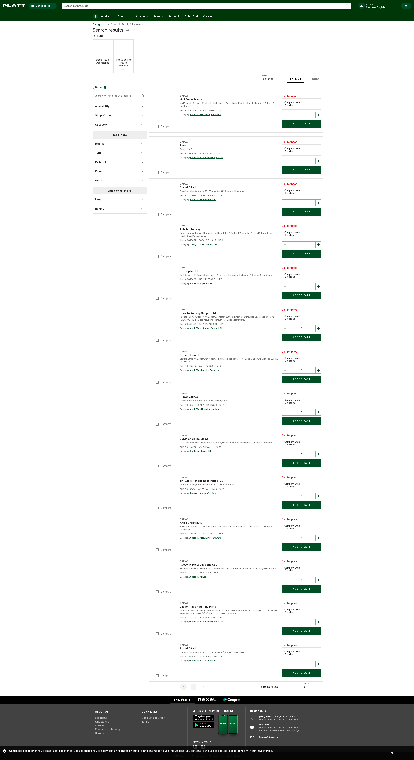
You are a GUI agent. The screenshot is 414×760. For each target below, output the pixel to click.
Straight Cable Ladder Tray (203, 244)
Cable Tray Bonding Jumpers (204, 370)
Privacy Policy (264, 750)
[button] (43, 6)
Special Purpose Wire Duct (203, 493)
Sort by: (264, 76)
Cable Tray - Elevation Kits (203, 199)
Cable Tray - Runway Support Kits (206, 157)
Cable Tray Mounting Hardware (205, 114)
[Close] (105, 87)
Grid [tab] (315, 78)
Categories (99, 24)
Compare (166, 126)
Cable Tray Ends (198, 577)
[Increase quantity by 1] (318, 115)
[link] (116, 718)
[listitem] (377, 6)
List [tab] (298, 78)
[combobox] (206, 6)
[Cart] (406, 6)
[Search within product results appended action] (143, 96)
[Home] (14, 6)
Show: (307, 684)
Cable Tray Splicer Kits (201, 283)
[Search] (347, 6)
